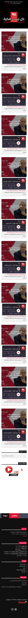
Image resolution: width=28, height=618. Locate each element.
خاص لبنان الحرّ (22, 566)
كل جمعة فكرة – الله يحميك (14, 206)
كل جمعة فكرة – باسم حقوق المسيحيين (14, 123)
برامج (24, 568)
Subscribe (16, 62)
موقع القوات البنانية (20, 570)
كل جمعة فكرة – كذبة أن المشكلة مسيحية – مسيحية (14, 81)
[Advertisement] (14, 493)
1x (11, 60)
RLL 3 (4, 91)
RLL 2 (4, 49)
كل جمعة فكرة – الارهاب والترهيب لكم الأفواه (14, 164)
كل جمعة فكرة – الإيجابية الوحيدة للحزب (14, 416)
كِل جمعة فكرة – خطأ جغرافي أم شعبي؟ (14, 332)
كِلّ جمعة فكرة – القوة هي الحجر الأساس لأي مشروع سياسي (14, 374)
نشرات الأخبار (22, 564)
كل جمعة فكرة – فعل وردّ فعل (14, 248)
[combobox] (14, 456)
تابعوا (8, 3)
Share (10, 62)
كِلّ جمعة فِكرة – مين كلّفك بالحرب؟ (14, 290)
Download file (10, 65)
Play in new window (20, 65)
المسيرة (23, 572)
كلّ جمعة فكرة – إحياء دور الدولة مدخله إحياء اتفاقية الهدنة (14, 39)
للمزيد (25, 536)
